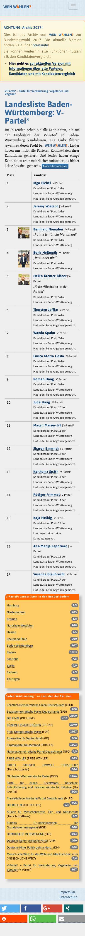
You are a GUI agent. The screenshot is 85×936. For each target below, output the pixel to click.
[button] (10, 908)
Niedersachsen (16, 612)
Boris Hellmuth (45, 252)
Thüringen (13, 679)
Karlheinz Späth (45, 471)
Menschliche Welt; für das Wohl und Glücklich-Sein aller (42, 854)
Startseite (40, 45)
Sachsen (12, 672)
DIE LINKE (13, 718)
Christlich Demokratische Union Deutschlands (35, 705)
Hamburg (13, 605)
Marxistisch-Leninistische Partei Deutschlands (35, 798)
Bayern (11, 652)
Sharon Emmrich (46, 448)
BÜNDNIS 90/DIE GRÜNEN (24, 725)
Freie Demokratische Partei (24, 731)
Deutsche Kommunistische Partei (27, 840)
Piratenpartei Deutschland (23, 745)
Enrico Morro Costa (48, 356)
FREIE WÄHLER (16, 758)
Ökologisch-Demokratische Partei (28, 776)
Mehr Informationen (55, 166)
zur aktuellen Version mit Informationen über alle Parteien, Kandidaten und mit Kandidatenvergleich (42, 68)
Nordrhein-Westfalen (20, 625)
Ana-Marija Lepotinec (50, 546)
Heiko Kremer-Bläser (50, 276)
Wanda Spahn (44, 333)
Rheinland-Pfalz (17, 639)
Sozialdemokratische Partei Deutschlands (33, 711)
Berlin (11, 665)
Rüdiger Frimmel (46, 495)
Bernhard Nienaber (48, 229)
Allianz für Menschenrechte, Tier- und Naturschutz (42, 812)
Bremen (12, 619)
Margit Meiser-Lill (47, 425)
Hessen (11, 632)
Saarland (12, 659)
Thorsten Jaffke (45, 310)
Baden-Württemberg (20, 645)
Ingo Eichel (42, 183)
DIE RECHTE (15, 805)
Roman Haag (43, 379)
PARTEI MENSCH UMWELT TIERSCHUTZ (42, 765)
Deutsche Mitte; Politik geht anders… (30, 847)
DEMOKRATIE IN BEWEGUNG (25, 834)
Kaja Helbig (42, 518)
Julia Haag (41, 402)
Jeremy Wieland (45, 206)
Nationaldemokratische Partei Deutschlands (34, 751)
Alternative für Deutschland (24, 738)
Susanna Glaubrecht (49, 574)
